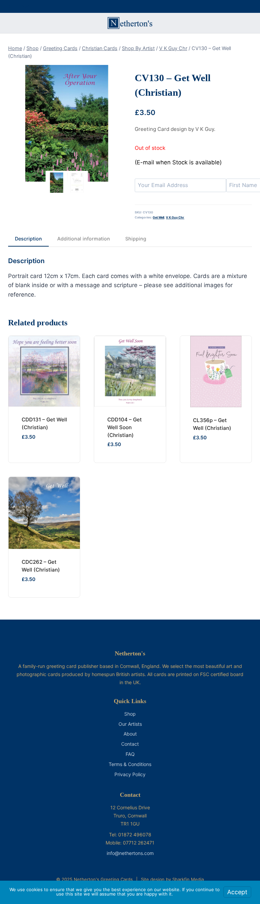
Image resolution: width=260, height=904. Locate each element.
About (130, 734)
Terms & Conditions (130, 764)
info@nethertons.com (130, 853)
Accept (237, 892)
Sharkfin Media (188, 879)
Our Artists (130, 724)
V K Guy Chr (175, 217)
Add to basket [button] (208, 462)
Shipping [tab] (135, 238)
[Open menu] (248, 6)
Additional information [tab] (83, 238)
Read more (31, 461)
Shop (130, 714)
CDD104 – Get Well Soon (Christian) (124, 427)
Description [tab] (28, 238)
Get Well (158, 217)
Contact (130, 744)
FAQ (130, 754)
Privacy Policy (130, 774)
